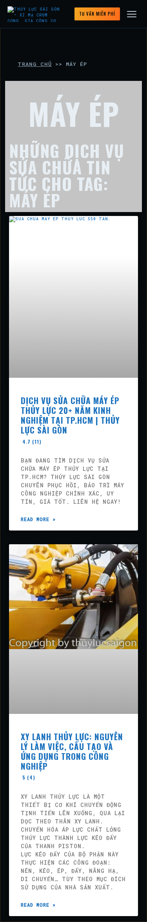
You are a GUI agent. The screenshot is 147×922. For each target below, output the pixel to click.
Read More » (38, 519)
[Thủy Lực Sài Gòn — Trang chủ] (35, 14)
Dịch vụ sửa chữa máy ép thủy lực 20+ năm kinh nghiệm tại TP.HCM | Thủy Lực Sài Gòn (70, 419)
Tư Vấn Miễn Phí (97, 14)
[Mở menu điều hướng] (132, 14)
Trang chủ (35, 64)
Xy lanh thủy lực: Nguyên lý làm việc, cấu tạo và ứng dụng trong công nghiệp (72, 755)
